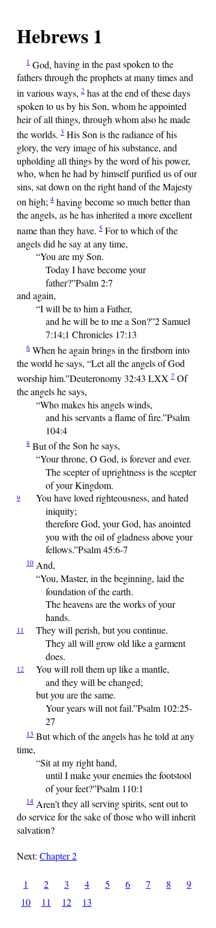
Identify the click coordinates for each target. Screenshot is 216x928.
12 (20, 668)
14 (30, 800)
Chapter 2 (58, 855)
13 (30, 733)
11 (20, 629)
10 (30, 562)
